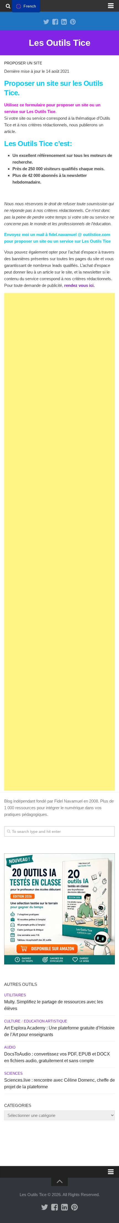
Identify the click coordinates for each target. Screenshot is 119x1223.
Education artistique (45, 1021)
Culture (12, 1021)
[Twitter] (46, 22)
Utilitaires (15, 995)
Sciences (13, 1073)
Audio (9, 1047)
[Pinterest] (72, 22)
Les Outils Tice (59, 43)
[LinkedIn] (64, 22)
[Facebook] (55, 22)
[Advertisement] (59, 542)
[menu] (26, 6)
